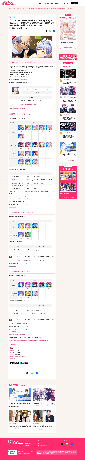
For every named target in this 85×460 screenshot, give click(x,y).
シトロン (21, 157)
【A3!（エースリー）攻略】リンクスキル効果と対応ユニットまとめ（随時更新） (69, 82)
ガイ (28, 238)
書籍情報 (57, 3)
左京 (28, 297)
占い (68, 3)
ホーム (9, 8)
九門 (21, 140)
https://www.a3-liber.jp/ (20, 356)
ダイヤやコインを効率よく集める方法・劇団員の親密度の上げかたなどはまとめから (29, 340)
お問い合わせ (20, 451)
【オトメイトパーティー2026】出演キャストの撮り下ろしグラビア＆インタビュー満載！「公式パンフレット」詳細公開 (20, 426)
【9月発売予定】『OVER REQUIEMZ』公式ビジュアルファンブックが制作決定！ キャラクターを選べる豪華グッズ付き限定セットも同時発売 (69, 136)
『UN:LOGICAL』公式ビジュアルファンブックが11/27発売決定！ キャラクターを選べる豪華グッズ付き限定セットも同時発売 (44, 405)
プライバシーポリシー (30, 451)
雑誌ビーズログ (49, 3)
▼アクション (28, 104)
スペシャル (13, 8)
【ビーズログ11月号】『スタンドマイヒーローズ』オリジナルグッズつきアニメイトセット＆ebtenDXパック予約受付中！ (20, 405)
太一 (35, 288)
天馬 (21, 131)
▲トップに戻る (12, 207)
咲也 (21, 148)
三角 (42, 131)
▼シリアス (33, 104)
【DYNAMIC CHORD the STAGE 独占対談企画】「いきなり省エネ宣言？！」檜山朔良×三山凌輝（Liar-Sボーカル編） (69, 117)
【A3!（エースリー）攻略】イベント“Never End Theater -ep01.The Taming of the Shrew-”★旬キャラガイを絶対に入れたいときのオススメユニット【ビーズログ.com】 (44, 427)
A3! (17, 8)
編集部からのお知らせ (42, 445)
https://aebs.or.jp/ (54, 453)
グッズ (63, 3)
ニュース (41, 3)
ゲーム (13, 17)
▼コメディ (22, 104)
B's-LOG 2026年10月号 (68, 42)
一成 (49, 131)
